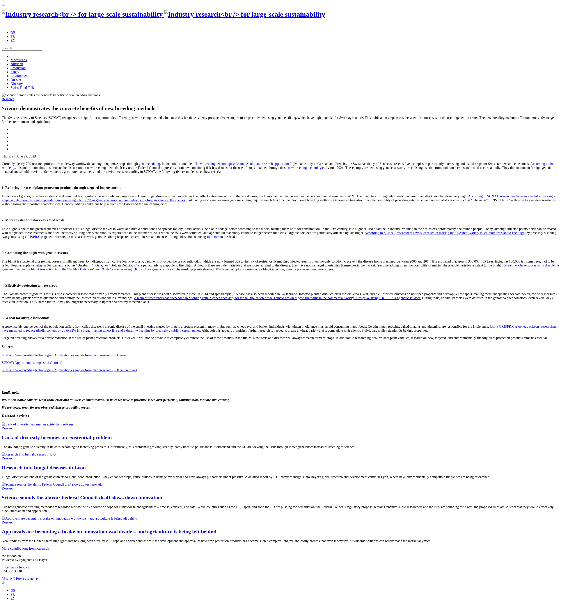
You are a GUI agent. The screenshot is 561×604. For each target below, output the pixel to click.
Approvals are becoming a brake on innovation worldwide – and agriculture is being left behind (109, 531)
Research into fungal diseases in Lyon (44, 467)
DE (13, 32)
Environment (19, 76)
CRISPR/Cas (34, 237)
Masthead (8, 579)
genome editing (149, 164)
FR (13, 36)
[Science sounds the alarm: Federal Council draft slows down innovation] (53, 484)
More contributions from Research (25, 548)
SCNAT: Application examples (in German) (32, 363)
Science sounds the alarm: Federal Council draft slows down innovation (82, 497)
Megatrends (19, 60)
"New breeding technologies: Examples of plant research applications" (243, 164)
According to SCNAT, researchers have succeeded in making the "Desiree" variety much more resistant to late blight (445, 233)
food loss (213, 237)
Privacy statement (28, 579)
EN (13, 40)
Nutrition (17, 64)
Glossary (17, 84)
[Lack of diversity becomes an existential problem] (37, 424)
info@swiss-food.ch (16, 567)
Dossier (16, 80)
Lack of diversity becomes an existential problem (57, 437)
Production (18, 68)
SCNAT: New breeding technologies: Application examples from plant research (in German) (65, 355)
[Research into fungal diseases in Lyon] (29, 454)
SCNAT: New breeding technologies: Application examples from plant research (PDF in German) (69, 370)
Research (8, 99)
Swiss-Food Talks (23, 87)
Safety (15, 72)
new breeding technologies (306, 168)
